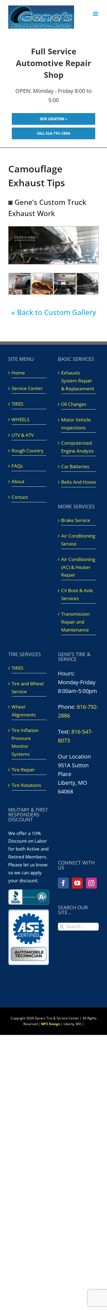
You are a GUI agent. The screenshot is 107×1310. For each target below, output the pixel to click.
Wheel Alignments (24, 711)
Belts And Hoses (78, 482)
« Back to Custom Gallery (53, 312)
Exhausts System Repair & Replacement (77, 381)
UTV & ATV (23, 435)
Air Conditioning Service (78, 540)
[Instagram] (91, 883)
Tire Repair (23, 769)
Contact (20, 497)
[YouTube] (77, 883)
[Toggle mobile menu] (96, 14)
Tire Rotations (26, 785)
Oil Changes (73, 404)
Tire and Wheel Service (28, 687)
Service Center (27, 388)
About (18, 481)
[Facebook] (63, 883)
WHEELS (20, 419)
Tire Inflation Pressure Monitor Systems (25, 742)
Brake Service (75, 520)
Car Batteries (75, 466)
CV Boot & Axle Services (77, 594)
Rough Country (28, 450)
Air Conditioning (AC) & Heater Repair (78, 567)
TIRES (17, 404)
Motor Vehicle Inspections (76, 424)
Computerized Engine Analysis (77, 447)
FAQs (17, 466)
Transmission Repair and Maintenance (75, 622)
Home (18, 373)
